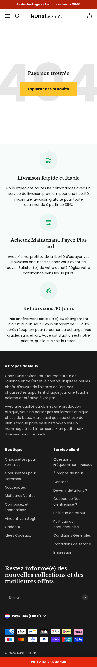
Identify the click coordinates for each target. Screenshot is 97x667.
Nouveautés (15, 487)
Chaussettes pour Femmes (20, 462)
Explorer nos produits (48, 89)
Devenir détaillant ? (70, 490)
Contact (60, 481)
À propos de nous (68, 473)
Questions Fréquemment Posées (72, 462)
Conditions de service (72, 544)
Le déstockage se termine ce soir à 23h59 (48, 4)
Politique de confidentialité (66, 524)
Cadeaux (13, 526)
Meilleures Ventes (20, 495)
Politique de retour (69, 512)
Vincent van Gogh (20, 518)
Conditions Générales (72, 535)
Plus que (48, 662)
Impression (62, 552)
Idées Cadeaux (18, 535)
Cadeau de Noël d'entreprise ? (67, 501)
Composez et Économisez (17, 507)
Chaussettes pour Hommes (20, 476)
